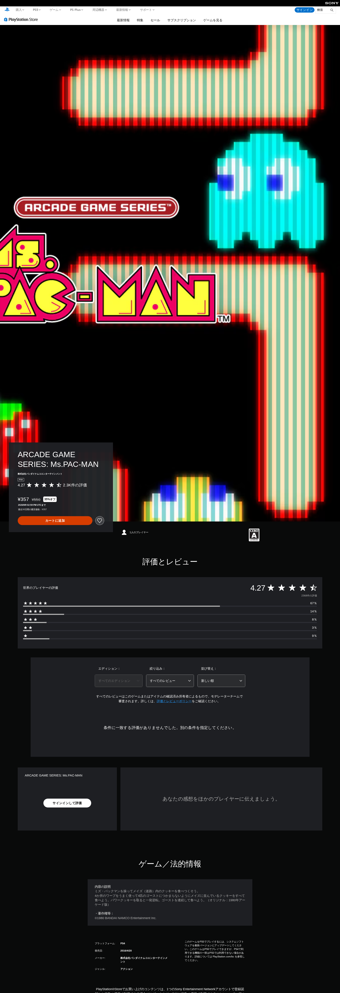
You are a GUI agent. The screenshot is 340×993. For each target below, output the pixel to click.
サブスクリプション (181, 20)
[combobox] (119, 681)
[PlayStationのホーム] (7, 9)
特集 (140, 20)
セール (155, 20)
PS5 (35, 9)
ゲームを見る (212, 20)
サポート (146, 9)
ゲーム (53, 9)
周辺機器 (98, 9)
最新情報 (122, 9)
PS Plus (75, 9)
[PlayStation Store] (22, 19)
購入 (19, 9)
